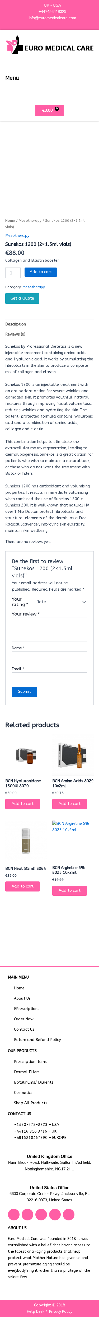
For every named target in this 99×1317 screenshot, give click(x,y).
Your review (26, 614)
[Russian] (55, 23)
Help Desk (35, 1311)
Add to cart (41, 272)
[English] (50, 23)
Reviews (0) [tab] (15, 334)
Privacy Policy (60, 1311)
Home (10, 221)
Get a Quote (22, 298)
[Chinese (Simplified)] (45, 23)
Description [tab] (15, 324)
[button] (89, 78)
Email (18, 669)
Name (18, 648)
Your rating (20, 602)
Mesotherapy (30, 221)
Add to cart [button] (23, 804)
